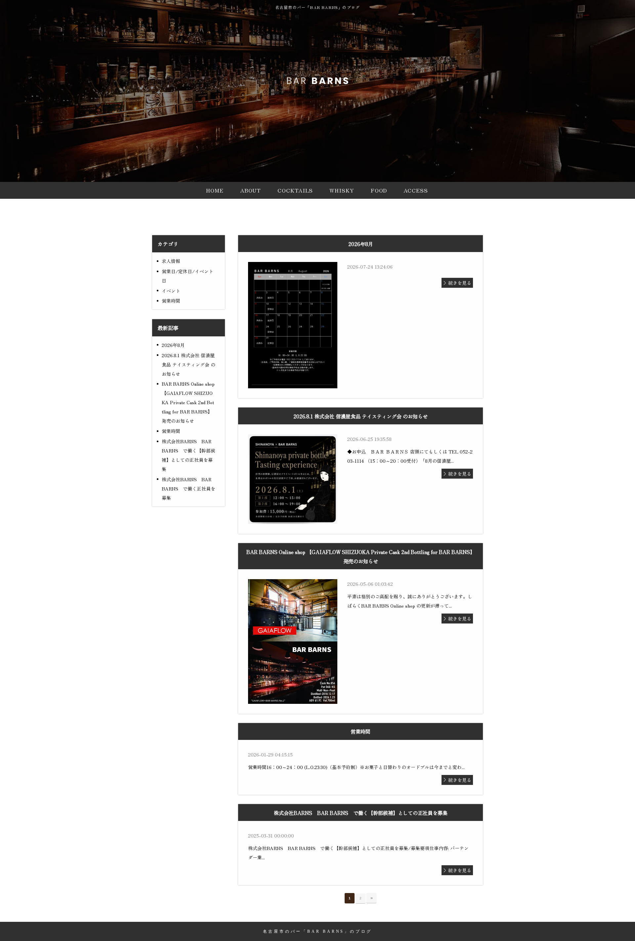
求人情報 (171, 261)
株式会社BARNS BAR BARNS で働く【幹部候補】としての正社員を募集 (188, 455)
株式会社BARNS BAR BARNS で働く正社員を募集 (188, 488)
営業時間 (171, 300)
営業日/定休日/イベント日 (187, 276)
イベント (171, 290)
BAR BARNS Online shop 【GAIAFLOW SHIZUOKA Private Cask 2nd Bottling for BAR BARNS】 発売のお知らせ (188, 402)
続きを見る (459, 282)
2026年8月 (173, 345)
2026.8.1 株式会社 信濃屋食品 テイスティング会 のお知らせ (188, 364)
